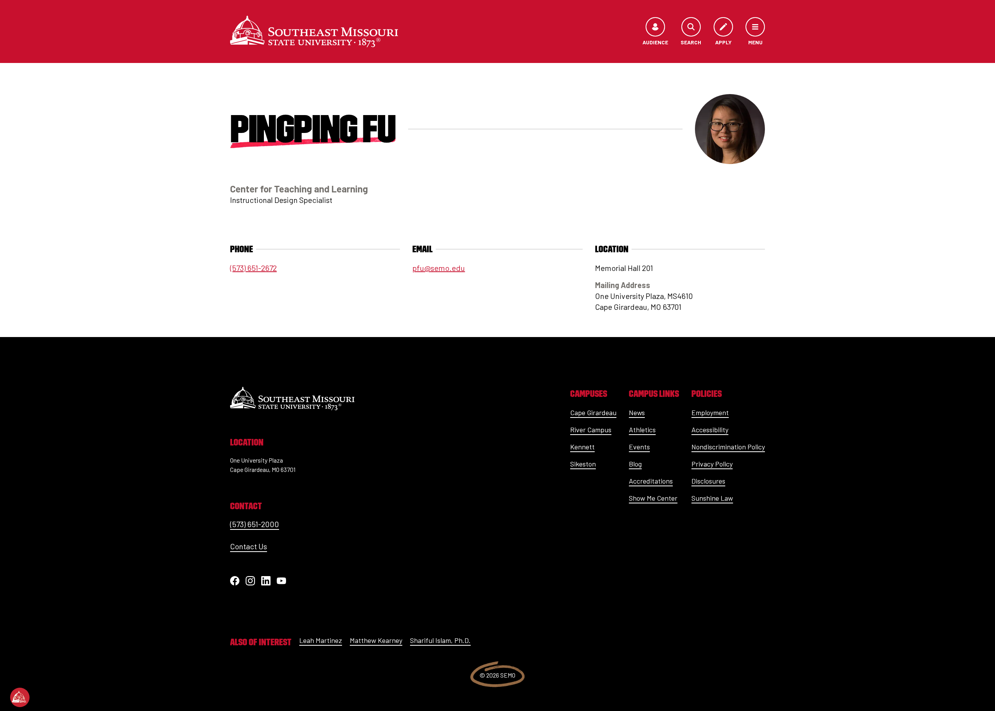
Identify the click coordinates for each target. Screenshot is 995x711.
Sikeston (583, 463)
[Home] (314, 31)
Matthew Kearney (376, 640)
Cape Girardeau (593, 412)
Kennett (582, 446)
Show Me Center (653, 498)
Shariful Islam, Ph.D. (440, 640)
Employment (710, 412)
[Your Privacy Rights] (20, 697)
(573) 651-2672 (253, 268)
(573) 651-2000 (254, 524)
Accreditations (651, 481)
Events (639, 446)
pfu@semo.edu (438, 268)
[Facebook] (234, 580)
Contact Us (248, 546)
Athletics (642, 429)
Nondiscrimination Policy (728, 446)
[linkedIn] (266, 580)
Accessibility (709, 429)
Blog (635, 463)
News (637, 412)
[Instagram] (250, 580)
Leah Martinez (320, 640)
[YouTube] (281, 580)
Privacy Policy (712, 463)
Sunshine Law (712, 498)
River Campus (590, 429)
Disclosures (708, 481)
